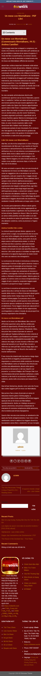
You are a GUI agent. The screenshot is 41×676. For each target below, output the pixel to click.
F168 (7, 608)
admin (30, 24)
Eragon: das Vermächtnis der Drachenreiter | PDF (18, 535)
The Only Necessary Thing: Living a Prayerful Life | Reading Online (10, 490)
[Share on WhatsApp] (11, 461)
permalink (35, 468)
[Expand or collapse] (24, 32)
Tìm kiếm (4, 502)
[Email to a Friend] (22, 461)
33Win (3, 576)
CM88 (16, 611)
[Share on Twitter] (18, 461)
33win (33, 657)
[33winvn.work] (20, 6)
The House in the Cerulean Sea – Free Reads (17, 539)
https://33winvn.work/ (32, 644)
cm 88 (15, 613)
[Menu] (2, 6)
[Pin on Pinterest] (26, 461)
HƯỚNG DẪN (20, 13)
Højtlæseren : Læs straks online (12, 532)
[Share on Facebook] (15, 461)
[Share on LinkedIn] (29, 461)
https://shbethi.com (11, 606)
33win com (33, 662)
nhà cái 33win (28, 665)
